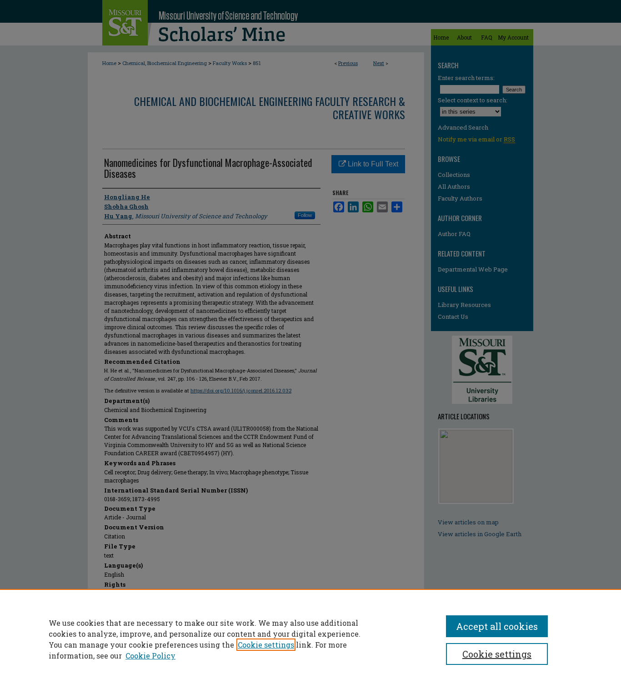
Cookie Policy (150, 655)
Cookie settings (266, 644)
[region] (310, 639)
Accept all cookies (497, 626)
